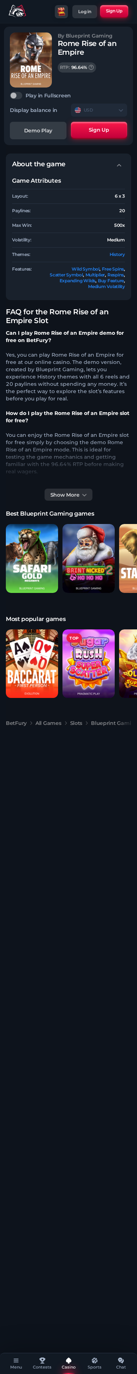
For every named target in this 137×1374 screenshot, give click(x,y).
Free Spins (113, 269)
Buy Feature (111, 280)
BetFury (16, 723)
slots (76, 723)
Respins (115, 274)
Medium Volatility (106, 286)
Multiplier (95, 274)
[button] (32, 558)
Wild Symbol (85, 269)
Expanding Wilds (77, 280)
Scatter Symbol (66, 274)
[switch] (68, 95)
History (117, 254)
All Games (48, 723)
